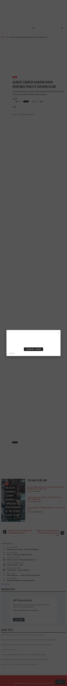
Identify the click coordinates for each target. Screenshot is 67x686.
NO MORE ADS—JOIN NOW (33, 349)
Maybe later (11, 353)
